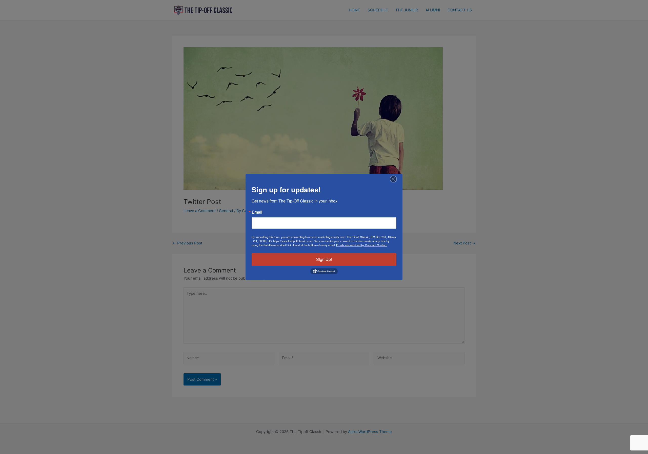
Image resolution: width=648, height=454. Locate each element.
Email (257, 212)
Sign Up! (324, 259)
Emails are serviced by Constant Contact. (361, 245)
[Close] (393, 179)
